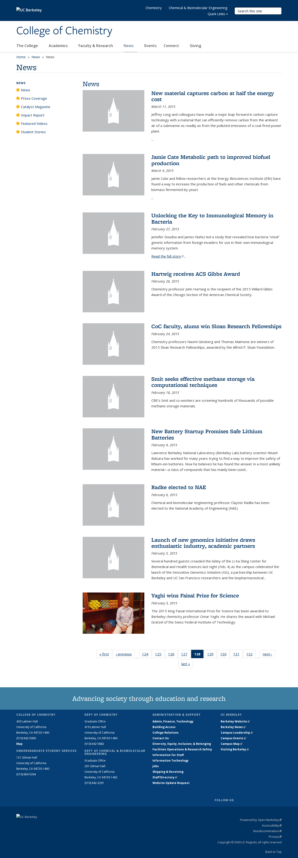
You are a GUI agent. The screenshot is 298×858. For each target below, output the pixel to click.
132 (251, 655)
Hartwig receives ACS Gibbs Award (195, 273)
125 (159, 655)
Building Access (164, 727)
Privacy (275, 836)
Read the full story (167, 256)
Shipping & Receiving (167, 772)
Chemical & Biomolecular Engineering (198, 7)
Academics (59, 45)
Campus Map (231, 744)
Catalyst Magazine (35, 106)
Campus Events (233, 738)
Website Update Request (171, 783)
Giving (195, 45)
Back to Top (273, 852)
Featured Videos (34, 123)
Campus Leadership (237, 733)
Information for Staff (168, 755)
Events (150, 45)
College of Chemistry (64, 31)
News (129, 45)
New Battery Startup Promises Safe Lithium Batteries (206, 434)
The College (27, 45)
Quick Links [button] (216, 13)
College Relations (165, 733)
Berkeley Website (235, 721)
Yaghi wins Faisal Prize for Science (195, 595)
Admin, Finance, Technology (172, 721)
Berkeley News (233, 727)
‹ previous (125, 654)
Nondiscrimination (267, 831)
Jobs (155, 766)
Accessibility (272, 825)
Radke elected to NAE (178, 487)
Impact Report (32, 115)
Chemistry (154, 7)
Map (19, 744)
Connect (172, 45)
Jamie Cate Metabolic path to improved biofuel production (210, 160)
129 (212, 655)
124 (146, 655)
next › (269, 654)
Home (21, 57)
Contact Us (160, 738)
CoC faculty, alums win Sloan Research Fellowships (216, 326)
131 (238, 655)
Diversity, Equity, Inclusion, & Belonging (181, 744)
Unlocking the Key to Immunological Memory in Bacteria (212, 218)
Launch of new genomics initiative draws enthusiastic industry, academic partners (203, 542)
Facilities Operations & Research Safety (182, 749)
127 (185, 655)
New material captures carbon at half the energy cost (212, 96)
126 (172, 655)
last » (187, 663)
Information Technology (170, 761)
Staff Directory (164, 777)
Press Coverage (34, 98)
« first (105, 654)
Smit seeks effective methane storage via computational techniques (202, 381)
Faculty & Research (96, 45)
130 (225, 655)
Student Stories (33, 131)
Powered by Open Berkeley (261, 820)
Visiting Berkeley (235, 749)
